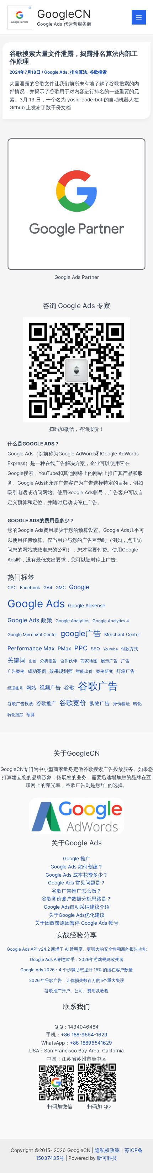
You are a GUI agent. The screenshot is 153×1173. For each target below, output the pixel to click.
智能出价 (84, 671)
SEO (95, 648)
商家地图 (88, 661)
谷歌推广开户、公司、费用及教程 (76, 990)
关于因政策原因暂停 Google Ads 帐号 (76, 923)
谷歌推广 (46, 703)
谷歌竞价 (72, 702)
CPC (12, 587)
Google (79, 587)
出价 (33, 661)
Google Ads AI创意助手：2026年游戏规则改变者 (76, 959)
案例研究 (104, 671)
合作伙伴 (68, 661)
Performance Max (30, 648)
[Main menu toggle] (139, 17)
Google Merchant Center (32, 634)
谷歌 (69, 687)
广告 (125, 661)
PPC (81, 648)
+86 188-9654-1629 (84, 1034)
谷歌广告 (98, 686)
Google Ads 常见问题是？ (76, 883)
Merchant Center (122, 634)
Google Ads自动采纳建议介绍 (77, 907)
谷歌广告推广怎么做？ (76, 891)
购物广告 (100, 703)
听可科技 (107, 1158)
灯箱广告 (125, 671)
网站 (31, 688)
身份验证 (121, 703)
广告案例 (16, 671)
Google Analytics (72, 620)
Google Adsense (86, 605)
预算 (30, 714)
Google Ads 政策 (29, 620)
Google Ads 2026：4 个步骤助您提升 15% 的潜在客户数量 (76, 969)
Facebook (30, 587)
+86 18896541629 (91, 1043)
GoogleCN (64, 13)
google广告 (80, 633)
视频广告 (50, 688)
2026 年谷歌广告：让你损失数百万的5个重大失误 (76, 980)
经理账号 (15, 688)
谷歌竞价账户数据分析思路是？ (76, 899)
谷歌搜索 (98, 72)
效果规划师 (61, 671)
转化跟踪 (15, 715)
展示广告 (109, 661)
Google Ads (56, 72)
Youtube (110, 649)
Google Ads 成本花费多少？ (77, 875)
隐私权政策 (107, 1150)
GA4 (47, 587)
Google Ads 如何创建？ (77, 867)
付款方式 (129, 648)
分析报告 (48, 661)
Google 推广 (76, 858)
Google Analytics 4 (111, 620)
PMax (64, 648)
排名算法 (78, 72)
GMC (61, 587)
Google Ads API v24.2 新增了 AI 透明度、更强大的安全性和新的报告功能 (77, 949)
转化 (137, 703)
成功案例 (37, 671)
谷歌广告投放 (20, 703)
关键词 (16, 660)
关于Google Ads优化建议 (77, 915)
